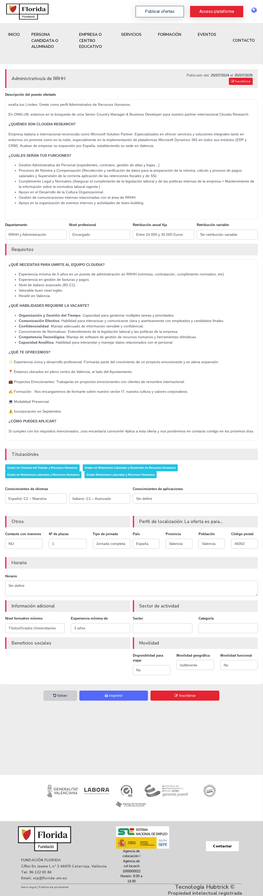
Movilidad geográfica (193, 655)
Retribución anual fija (150, 225)
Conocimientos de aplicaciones (158, 489)
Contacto (244, 40)
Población (207, 534)
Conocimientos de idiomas (26, 489)
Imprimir (115, 695)
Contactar (222, 846)
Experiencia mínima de (89, 618)
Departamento (16, 225)
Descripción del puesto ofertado (30, 95)
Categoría (206, 618)
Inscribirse (242, 81)
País (136, 534)
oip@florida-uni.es (50, 878)
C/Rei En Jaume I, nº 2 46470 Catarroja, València (64, 866)
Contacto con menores (23, 534)
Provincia (173, 534)
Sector (138, 618)
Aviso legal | (30, 887)
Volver (61, 695)
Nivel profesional (82, 225)
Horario (11, 576)
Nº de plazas (59, 534)
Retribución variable (213, 225)
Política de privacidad (53, 887)
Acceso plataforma (216, 11)
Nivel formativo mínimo (24, 618)
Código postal (242, 534)
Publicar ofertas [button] (159, 11)
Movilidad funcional (236, 655)
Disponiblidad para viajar (148, 658)
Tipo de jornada (105, 534)
